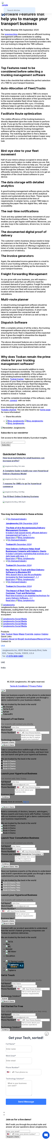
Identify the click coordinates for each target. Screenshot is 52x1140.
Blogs (20, 639)
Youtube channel (8, 409)
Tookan (9, 634)
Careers (4, 639)
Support (34, 639)
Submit (4, 999)
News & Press (44, 639)
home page (45, 409)
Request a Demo (8, 742)
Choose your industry (10, 854)
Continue (5, 797)
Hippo (15, 634)
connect (13, 400)
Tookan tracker (17, 379)
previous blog (11, 34)
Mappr (22, 634)
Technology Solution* (11, 740)
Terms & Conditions (19, 686)
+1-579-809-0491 (14, 656)
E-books (27, 639)
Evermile (29, 634)
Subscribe (6, 445)
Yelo (3, 634)
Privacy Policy (35, 686)
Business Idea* (8, 794)
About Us (13, 639)
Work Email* (6, 730)
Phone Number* (8, 732)
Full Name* (6, 727)
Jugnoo (37, 634)
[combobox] (20, 732)
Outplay (44, 634)
